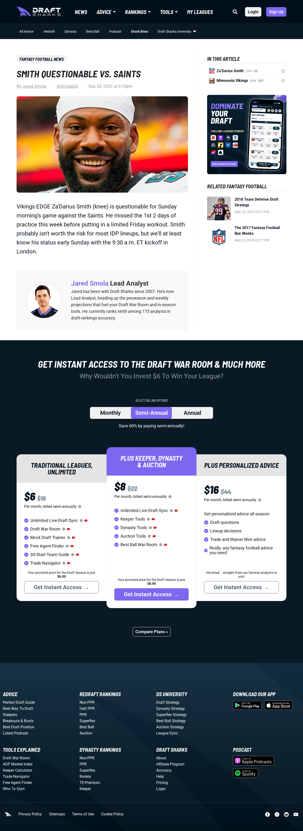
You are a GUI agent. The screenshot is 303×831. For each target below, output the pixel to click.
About (161, 758)
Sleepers (10, 714)
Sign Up (276, 11)
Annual (192, 413)
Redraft (49, 31)
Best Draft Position (18, 727)
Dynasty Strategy (170, 708)
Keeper (85, 789)
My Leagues (200, 11)
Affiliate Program (170, 764)
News (81, 11)
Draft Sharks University (174, 31)
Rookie (85, 776)
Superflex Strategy (171, 714)
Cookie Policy (112, 814)
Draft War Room (16, 758)
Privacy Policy (30, 814)
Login (253, 11)
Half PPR (87, 708)
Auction (86, 733)
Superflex (87, 721)
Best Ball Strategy (171, 721)
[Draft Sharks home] (39, 12)
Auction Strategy (170, 727)
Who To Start (14, 789)
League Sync (167, 733)
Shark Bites (139, 31)
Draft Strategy (168, 702)
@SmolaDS (67, 86)
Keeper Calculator (17, 770)
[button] (86, 520)
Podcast (115, 31)
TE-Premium (90, 782)
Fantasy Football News (41, 59)
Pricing (162, 782)
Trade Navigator (16, 776)
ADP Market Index (18, 764)
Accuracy (164, 770)
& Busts (27, 721)
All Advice (26, 31)
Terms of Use (83, 814)
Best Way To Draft (18, 708)
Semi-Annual (151, 413)
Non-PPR (87, 702)
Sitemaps (57, 814)
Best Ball (92, 31)
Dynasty (71, 31)
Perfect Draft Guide (19, 702)
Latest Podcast (15, 733)
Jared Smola (34, 86)
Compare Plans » (151, 631)
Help (160, 776)
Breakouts (11, 721)
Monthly (110, 413)
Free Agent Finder (17, 782)
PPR (83, 714)
